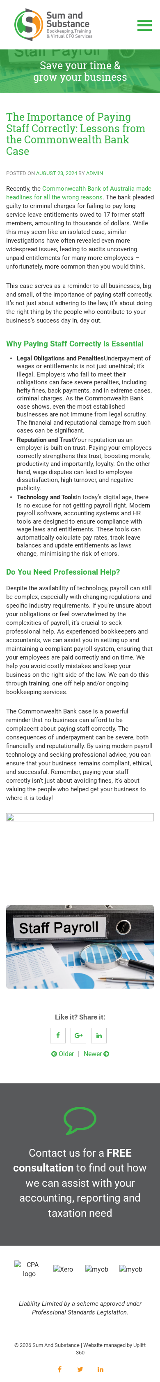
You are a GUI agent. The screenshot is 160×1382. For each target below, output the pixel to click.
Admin (94, 173)
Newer (93, 1054)
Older (65, 1054)
